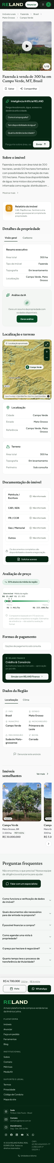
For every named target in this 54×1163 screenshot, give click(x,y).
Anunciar (31, 4)
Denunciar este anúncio (29, 754)
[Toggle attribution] (48, 396)
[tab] (10, 237)
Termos (7, 1084)
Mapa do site (10, 1099)
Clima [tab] (26, 699)
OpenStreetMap (40, 396)
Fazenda (24, 14)
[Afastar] (47, 358)
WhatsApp (41, 988)
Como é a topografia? (18, 117)
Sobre (7, 1056)
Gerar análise (27, 319)
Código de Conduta (13, 1094)
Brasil (36, 14)
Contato (8, 1061)
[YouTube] (22, 1134)
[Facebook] (11, 1134)
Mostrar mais (9, 192)
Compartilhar (30, 88)
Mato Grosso (8, 18)
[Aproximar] (47, 352)
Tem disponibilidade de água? (22, 125)
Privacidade (9, 1089)
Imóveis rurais (9, 14)
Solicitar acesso (29, 559)
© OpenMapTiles (21, 396)
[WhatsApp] (33, 1134)
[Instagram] (6, 1134)
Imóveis (7, 1024)
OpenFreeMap (10, 396)
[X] (27, 1134)
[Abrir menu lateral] (45, 5)
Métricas (8, 1066)
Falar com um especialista (23, 883)
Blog (6, 1044)
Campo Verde (26, 18)
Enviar (39, 144)
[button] (27, 46)
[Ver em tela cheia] (47, 344)
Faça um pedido (11, 1034)
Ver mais (41, 773)
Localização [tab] (11, 699)
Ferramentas (10, 1039)
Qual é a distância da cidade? (21, 133)
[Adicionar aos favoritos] (37, 786)
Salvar (11, 88)
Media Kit (8, 1071)
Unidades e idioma (28, 1156)
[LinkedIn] (16, 1134)
